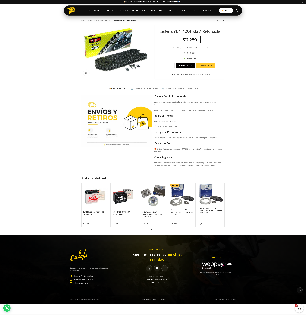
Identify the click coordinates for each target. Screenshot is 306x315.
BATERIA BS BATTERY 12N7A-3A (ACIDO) (94, 213)
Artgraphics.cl (232, 299)
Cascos (110, 10)
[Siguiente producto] (223, 20)
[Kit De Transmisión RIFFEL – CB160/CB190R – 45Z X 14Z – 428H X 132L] (153, 196)
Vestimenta (95, 10)
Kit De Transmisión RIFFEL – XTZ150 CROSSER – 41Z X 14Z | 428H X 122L (182, 212)
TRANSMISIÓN (105, 21)
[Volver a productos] (220, 20)
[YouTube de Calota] (157, 268)
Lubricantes (189, 10)
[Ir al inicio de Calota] (74, 10)
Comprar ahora (205, 66)
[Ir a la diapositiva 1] (151, 229)
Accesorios (172, 10)
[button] (7, 308)
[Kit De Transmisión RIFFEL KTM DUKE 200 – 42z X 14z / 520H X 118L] (211, 194)
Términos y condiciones (148, 299)
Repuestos (205, 10)
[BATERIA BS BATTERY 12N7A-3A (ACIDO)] (95, 196)
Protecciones (139, 10)
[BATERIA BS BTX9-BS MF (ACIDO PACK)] (124, 196)
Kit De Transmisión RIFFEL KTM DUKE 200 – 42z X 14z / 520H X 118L (211, 210)
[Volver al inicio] (300, 290)
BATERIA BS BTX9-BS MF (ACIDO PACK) (122, 213)
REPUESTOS (92, 21)
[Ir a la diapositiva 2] (154, 229)
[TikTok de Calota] (164, 268)
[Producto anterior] (217, 20)
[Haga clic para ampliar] (86, 73)
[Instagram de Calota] (149, 268)
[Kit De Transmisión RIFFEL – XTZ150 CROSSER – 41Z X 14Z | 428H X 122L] (182, 195)
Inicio (83, 21)
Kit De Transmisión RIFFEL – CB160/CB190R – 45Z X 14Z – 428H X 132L (153, 214)
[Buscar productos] (236, 10)
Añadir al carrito (185, 66)
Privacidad (162, 299)
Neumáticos (156, 10)
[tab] (117, 87)
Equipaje (123, 10)
